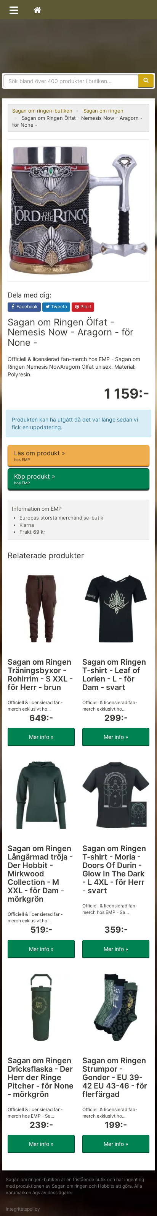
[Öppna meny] (14, 9)
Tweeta (58, 306)
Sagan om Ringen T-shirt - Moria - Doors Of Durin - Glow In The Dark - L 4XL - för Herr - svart (114, 869)
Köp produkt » (34, 478)
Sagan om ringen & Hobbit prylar (78, 46)
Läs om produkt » (39, 455)
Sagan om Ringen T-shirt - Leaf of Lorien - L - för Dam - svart (114, 674)
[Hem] (37, 9)
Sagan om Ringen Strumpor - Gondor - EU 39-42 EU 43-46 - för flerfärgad (114, 1077)
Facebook (26, 306)
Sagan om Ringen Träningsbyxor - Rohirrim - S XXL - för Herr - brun (40, 674)
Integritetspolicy (23, 1209)
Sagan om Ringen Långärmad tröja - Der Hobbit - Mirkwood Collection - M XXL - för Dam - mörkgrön (40, 874)
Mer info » (41, 737)
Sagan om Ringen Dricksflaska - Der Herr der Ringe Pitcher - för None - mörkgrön (41, 1077)
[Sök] (146, 80)
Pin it (85, 306)
